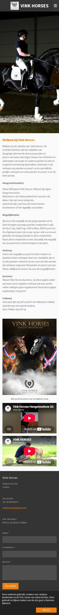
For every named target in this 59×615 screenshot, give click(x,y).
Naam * (5, 532)
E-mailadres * (8, 547)
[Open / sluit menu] (55, 5)
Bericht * (6, 561)
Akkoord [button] (46, 610)
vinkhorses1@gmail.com (14, 507)
